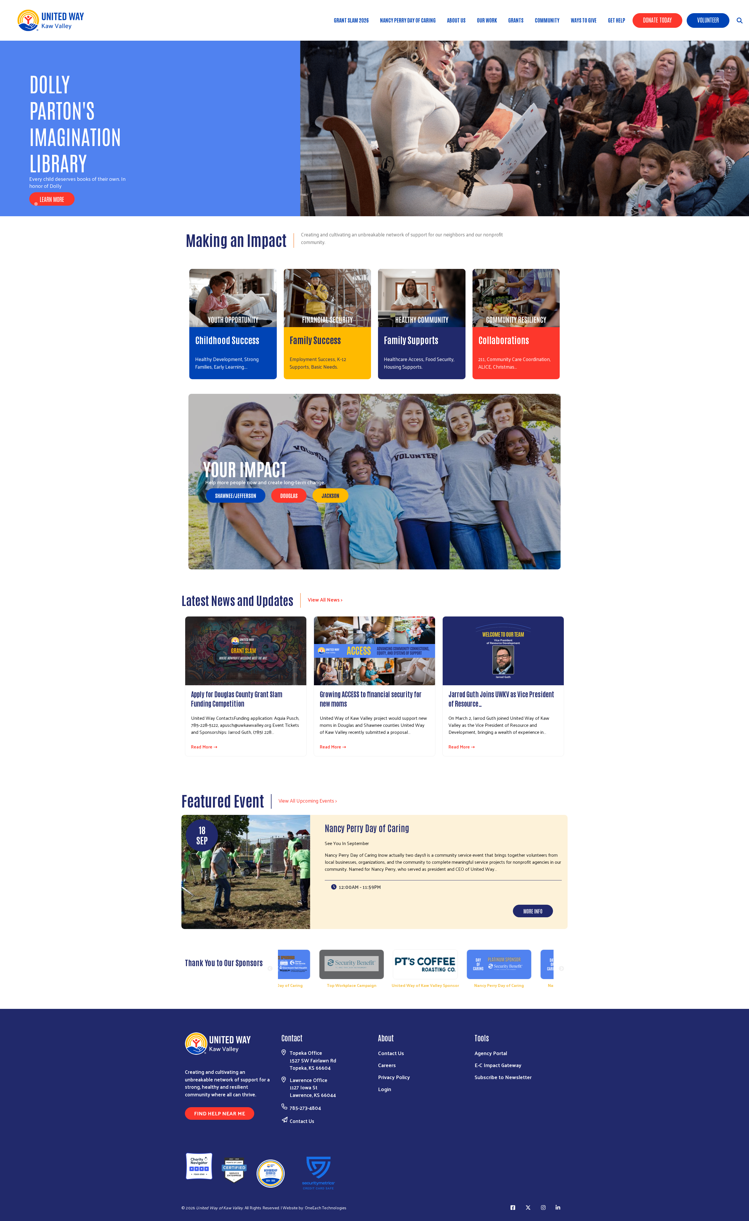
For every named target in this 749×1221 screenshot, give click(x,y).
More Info (532, 910)
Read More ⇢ (204, 746)
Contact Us (302, 1121)
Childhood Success (227, 339)
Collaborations (503, 339)
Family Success (315, 339)
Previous (270, 969)
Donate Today (657, 19)
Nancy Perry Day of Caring (408, 19)
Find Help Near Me (219, 1113)
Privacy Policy (394, 1076)
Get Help (616, 19)
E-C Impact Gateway (498, 1064)
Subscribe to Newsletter (503, 1076)
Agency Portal (491, 1052)
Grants (515, 19)
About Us (456, 19)
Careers (387, 1064)
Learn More (52, 199)
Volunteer (708, 19)
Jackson (330, 495)
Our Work (487, 19)
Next (561, 969)
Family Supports (411, 339)
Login (384, 1088)
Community (547, 19)
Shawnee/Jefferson (235, 495)
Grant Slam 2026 (351, 19)
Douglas (289, 495)
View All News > (325, 599)
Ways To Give (584, 19)
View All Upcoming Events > (308, 800)
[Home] (52, 20)
